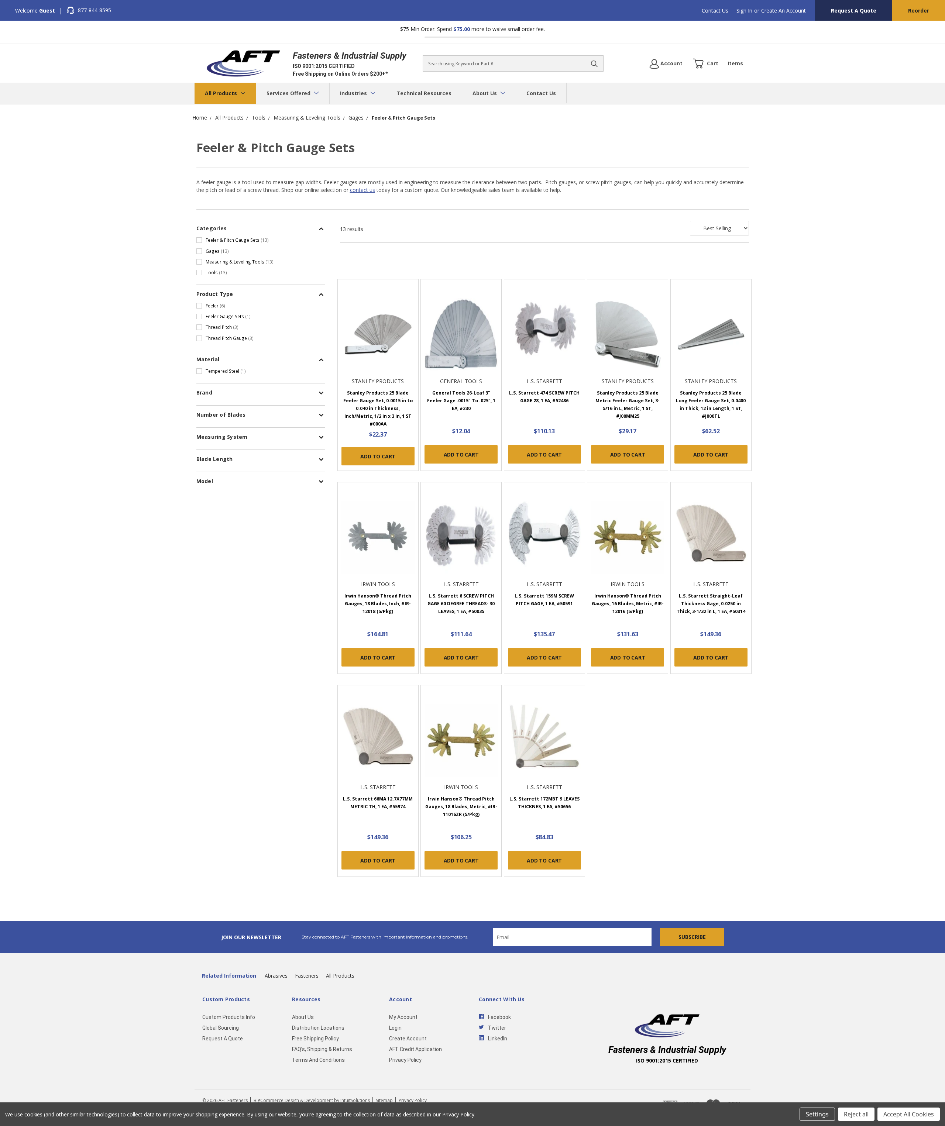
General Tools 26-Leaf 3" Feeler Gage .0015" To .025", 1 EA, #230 (461, 401)
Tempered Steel (226, 371)
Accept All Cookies (908, 1114)
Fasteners (307, 975)
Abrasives (276, 975)
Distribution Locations (318, 1028)
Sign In (744, 10)
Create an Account (783, 10)
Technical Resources (423, 93)
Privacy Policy (405, 1060)
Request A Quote (853, 10)
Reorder (918, 10)
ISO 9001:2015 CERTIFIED (324, 66)
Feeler (215, 306)
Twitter (497, 1028)
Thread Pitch (222, 327)
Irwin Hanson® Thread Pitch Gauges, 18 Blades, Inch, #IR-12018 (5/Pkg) (377, 603)
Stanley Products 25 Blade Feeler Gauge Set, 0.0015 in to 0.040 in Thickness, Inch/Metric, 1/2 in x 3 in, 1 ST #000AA (378, 408)
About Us (485, 93)
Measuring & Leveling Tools (240, 262)
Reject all (856, 1114)
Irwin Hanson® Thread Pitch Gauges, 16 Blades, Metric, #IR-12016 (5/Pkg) (628, 603)
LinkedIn (497, 1038)
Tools (216, 272)
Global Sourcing (220, 1028)
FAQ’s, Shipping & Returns (322, 1049)
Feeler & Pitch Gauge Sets (237, 240)
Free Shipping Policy (315, 1038)
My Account (403, 1017)
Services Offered (289, 93)
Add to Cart (377, 456)
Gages (217, 251)
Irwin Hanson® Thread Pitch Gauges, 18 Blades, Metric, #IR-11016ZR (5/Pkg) (461, 806)
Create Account (408, 1038)
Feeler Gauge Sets (228, 316)
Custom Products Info (228, 1017)
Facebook (499, 1017)
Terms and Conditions (318, 1060)
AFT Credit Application (415, 1049)
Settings (817, 1114)
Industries (354, 93)
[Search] (594, 63)
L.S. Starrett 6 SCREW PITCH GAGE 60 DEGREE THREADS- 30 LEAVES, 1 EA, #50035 (461, 603)
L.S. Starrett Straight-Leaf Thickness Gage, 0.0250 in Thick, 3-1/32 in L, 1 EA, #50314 (711, 603)
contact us (362, 189)
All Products (221, 93)
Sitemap (384, 1100)
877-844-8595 (94, 10)
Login (395, 1028)
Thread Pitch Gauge (230, 338)
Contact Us (715, 10)
